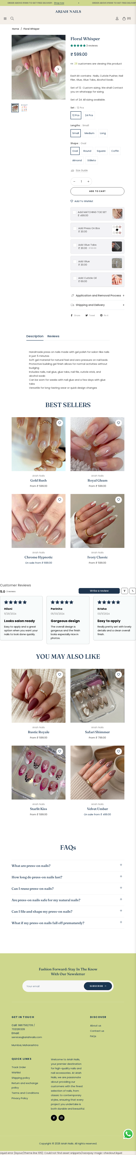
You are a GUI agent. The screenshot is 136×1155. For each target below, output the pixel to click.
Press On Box (89, 228)
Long (103, 133)
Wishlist (16, 1072)
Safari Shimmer (97, 732)
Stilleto (91, 160)
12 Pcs (75, 115)
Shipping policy (21, 1078)
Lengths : (79, 125)
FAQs (93, 1036)
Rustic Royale (38, 732)
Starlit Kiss (38, 809)
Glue (84, 261)
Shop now (45, 2)
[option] (39, 67)
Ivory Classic (97, 557)
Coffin (115, 151)
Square (101, 151)
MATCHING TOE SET (92, 212)
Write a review (99, 591)
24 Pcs (89, 115)
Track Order (19, 1067)
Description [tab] (34, 336)
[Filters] (124, 591)
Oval (75, 151)
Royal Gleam (97, 480)
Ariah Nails (38, 475)
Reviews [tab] (53, 336)
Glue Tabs (87, 245)
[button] (78, 45)
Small (75, 133)
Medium (89, 133)
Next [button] (58, 69)
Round (87, 151)
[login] (117, 18)
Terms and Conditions (25, 1093)
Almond (77, 160)
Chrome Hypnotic (39, 557)
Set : (77, 107)
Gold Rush (38, 480)
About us (95, 1025)
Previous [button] (19, 69)
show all (68, 572)
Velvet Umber (97, 809)
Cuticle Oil (87, 278)
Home (15, 29)
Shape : (78, 143)
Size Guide (82, 170)
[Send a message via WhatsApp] (128, 1134)
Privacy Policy (20, 1098)
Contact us (97, 1031)
